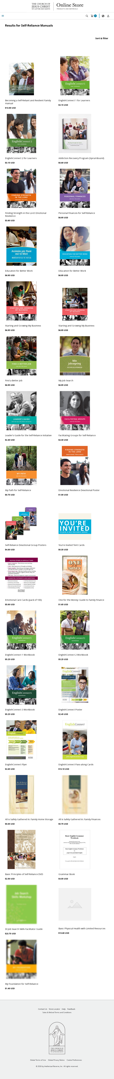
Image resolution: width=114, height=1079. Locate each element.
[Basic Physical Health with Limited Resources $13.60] (74, 904)
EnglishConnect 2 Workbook (73, 654)
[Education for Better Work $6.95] (21, 246)
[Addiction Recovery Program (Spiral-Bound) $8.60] (74, 134)
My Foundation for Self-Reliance (21, 983)
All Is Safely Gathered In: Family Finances (80, 819)
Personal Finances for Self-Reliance (77, 213)
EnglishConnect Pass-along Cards (76, 764)
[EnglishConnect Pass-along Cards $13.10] (74, 740)
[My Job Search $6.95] (74, 356)
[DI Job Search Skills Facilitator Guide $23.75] (21, 905)
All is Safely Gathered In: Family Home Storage (29, 819)
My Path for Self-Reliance (18, 490)
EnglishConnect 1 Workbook (20, 654)
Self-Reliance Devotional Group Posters (25, 545)
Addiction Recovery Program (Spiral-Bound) (81, 158)
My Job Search (66, 380)
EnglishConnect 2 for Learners (21, 158)
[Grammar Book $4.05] (74, 850)
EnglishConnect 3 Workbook (20, 709)
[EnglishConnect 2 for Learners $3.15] (21, 134)
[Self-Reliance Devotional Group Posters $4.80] (21, 521)
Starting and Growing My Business (23, 325)
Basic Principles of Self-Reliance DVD (24, 874)
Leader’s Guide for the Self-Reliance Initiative (28, 435)
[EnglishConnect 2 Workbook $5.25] (74, 630)
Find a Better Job (13, 380)
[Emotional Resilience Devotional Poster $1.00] (74, 466)
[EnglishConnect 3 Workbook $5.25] (21, 685)
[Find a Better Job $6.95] (21, 356)
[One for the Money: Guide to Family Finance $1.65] (74, 575)
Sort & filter (101, 38)
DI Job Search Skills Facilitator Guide (24, 929)
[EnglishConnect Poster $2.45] (74, 685)
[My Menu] (3, 16)
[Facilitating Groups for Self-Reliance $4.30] (74, 411)
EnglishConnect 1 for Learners (74, 100)
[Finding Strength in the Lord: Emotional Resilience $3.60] (21, 189)
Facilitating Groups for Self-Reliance (77, 435)
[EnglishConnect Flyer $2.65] (21, 740)
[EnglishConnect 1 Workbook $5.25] (21, 630)
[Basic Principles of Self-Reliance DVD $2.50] (21, 850)
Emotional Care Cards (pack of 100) (23, 599)
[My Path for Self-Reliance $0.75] (21, 466)
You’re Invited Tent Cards (72, 545)
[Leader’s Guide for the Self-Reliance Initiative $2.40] (21, 411)
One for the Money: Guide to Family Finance (81, 599)
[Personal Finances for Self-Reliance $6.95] (74, 189)
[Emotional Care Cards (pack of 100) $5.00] (21, 575)
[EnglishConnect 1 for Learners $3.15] (74, 76)
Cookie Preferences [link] (74, 1060)
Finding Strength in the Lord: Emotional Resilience (25, 214)
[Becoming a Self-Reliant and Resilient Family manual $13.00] (21, 76)
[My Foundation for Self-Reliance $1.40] (21, 959)
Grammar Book (67, 874)
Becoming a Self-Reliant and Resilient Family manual (28, 102)
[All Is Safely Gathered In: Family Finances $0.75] (74, 795)
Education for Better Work (19, 270)
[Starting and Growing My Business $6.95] (21, 301)
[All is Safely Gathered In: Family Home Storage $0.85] (21, 795)
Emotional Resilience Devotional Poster (79, 490)
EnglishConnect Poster (70, 709)
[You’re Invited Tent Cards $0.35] (74, 521)
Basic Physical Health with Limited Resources (82, 928)
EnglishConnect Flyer (16, 764)
